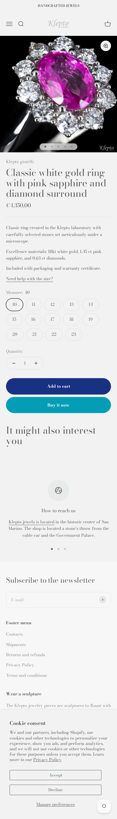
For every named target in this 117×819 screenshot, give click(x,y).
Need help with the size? (29, 278)
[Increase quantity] (36, 363)
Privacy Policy (47, 759)
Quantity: (14, 351)
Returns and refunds (25, 654)
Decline (55, 789)
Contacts (14, 634)
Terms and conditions (26, 675)
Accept (55, 775)
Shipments (16, 644)
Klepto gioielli (20, 161)
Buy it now (58, 405)
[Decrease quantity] (13, 363)
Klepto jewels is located (31, 522)
